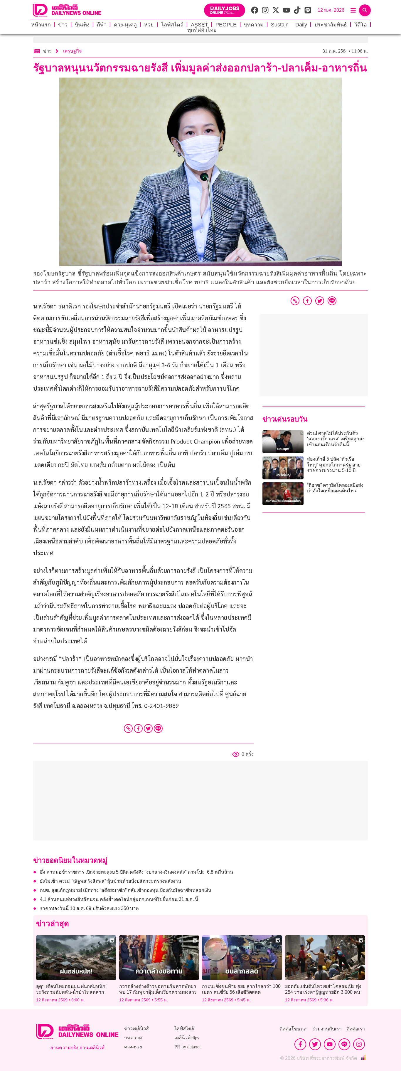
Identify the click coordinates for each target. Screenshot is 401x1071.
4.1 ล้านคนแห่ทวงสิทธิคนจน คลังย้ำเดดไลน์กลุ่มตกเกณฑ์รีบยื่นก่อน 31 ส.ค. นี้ (119, 899)
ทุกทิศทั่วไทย (202, 30)
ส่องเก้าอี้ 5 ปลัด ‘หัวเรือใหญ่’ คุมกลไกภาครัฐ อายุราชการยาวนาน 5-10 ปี (333, 464)
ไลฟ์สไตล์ (172, 24)
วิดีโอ (360, 24)
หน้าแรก (41, 24)
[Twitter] (148, 728)
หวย (149, 24)
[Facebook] (138, 728)
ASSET (199, 24)
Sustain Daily (289, 24)
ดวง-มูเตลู (125, 24)
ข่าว (63, 24)
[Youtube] (330, 1044)
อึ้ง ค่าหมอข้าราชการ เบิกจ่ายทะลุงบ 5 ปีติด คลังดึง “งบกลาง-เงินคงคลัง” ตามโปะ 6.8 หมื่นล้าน (136, 871)
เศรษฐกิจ (72, 50)
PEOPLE (226, 24)
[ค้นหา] (365, 10)
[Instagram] (359, 1044)
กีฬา (102, 24)
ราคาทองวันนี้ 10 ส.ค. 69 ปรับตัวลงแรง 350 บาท (90, 908)
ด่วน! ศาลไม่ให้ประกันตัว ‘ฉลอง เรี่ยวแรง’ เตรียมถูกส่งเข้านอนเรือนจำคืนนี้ (336, 439)
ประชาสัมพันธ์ (330, 24)
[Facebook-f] (300, 1044)
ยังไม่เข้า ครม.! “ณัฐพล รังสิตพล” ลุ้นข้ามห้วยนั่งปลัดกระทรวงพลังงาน (110, 881)
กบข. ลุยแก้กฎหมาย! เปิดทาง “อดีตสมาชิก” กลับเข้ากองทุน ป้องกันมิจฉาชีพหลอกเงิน (125, 890)
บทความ (254, 24)
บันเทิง (82, 24)
